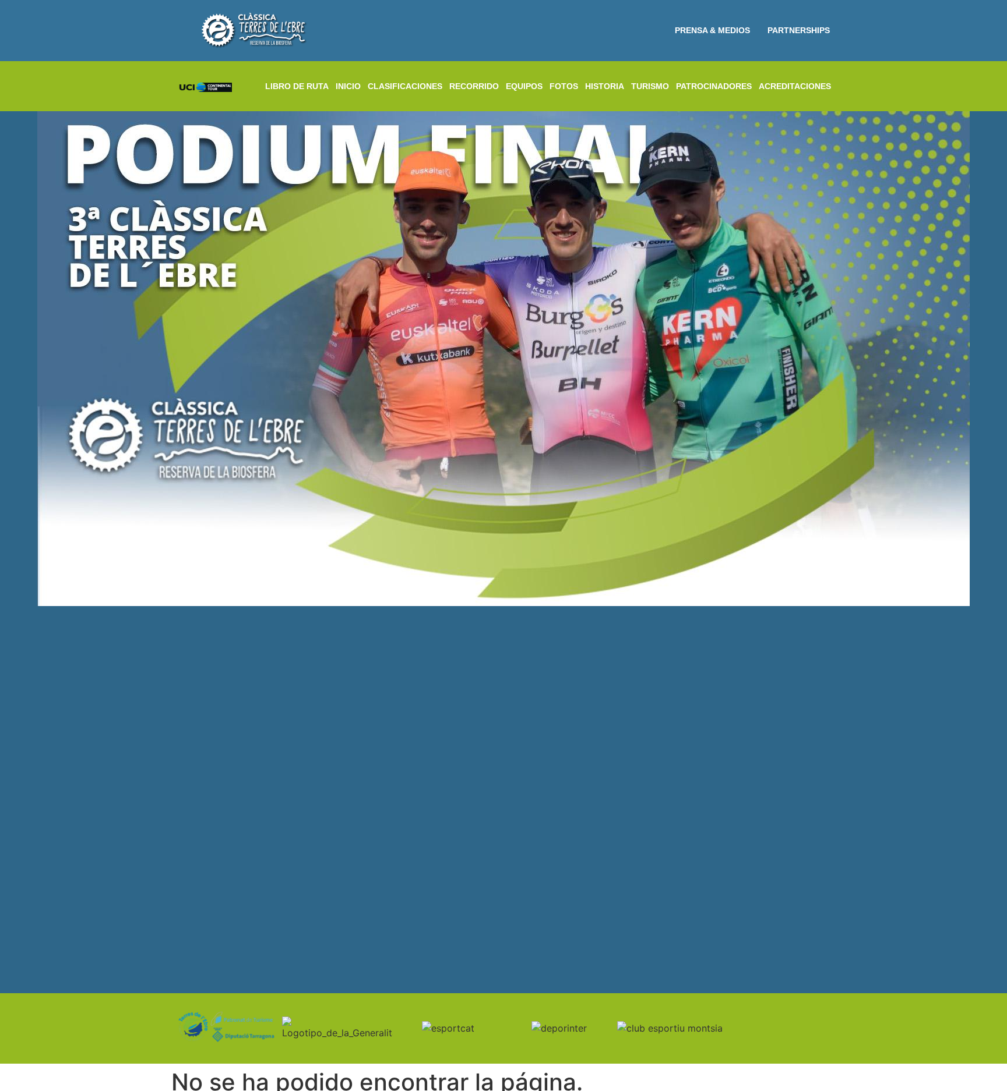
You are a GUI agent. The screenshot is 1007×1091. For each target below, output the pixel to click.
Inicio (348, 86)
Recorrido (474, 86)
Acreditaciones (795, 86)
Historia (604, 86)
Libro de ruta (297, 86)
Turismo (650, 86)
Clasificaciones (405, 86)
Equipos (524, 86)
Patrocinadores (714, 86)
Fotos (564, 86)
